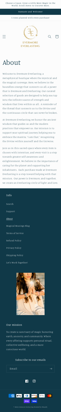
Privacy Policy (13, 247)
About (9, 218)
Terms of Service (15, 233)
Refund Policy (13, 240)
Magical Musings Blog (18, 225)
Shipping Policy (14, 255)
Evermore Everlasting (26, 407)
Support (10, 211)
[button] (4, 36)
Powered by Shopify (40, 407)
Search (10, 204)
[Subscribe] (51, 369)
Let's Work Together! (17, 262)
